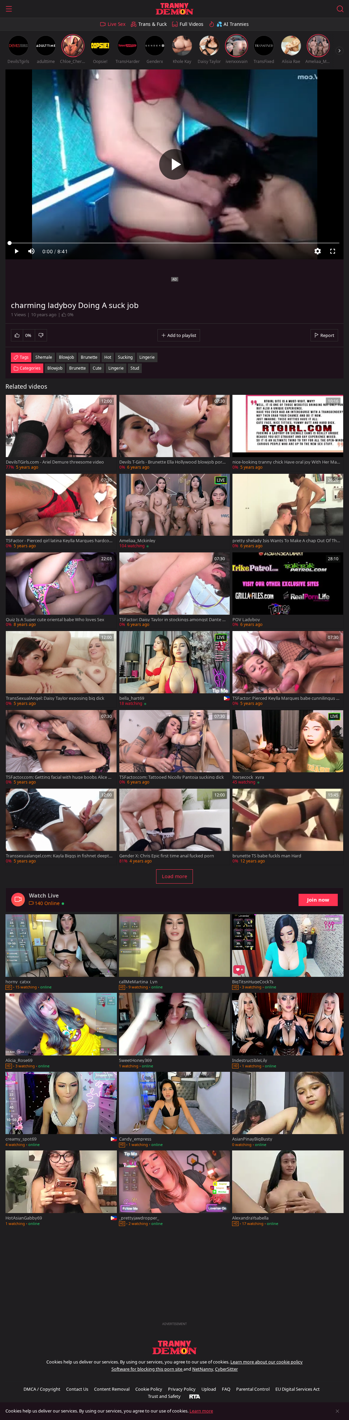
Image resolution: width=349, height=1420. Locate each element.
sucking (125, 357)
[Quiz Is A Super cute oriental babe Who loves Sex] (61, 590)
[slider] (174, 243)
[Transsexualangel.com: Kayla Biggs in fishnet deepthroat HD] (61, 827)
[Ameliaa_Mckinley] (174, 512)
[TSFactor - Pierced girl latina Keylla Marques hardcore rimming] (61, 512)
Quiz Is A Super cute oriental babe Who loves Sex (55, 619)
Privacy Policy (182, 1389)
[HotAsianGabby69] (61, 1188)
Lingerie (116, 368)
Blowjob (54, 368)
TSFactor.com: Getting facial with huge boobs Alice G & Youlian (58, 777)
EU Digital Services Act (297, 1389)
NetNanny (202, 1369)
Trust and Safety (164, 1396)
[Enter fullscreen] (332, 251)
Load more (174, 876)
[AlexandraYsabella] (288, 1188)
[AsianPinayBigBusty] (288, 1110)
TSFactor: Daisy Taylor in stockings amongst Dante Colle (172, 619)
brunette (89, 357)
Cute (97, 368)
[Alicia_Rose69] (61, 1031)
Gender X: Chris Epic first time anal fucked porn (166, 856)
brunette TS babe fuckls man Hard (266, 856)
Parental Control (253, 1389)
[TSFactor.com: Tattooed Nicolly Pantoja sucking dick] (174, 748)
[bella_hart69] (174, 669)
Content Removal (112, 1389)
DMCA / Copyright (42, 1389)
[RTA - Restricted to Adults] (194, 1396)
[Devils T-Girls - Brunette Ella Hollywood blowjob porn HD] (174, 433)
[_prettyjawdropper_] (174, 1188)
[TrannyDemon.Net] (174, 9)
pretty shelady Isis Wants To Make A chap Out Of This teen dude (286, 540)
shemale (43, 357)
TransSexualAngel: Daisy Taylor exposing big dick (55, 698)
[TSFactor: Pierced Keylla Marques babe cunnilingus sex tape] (287, 669)
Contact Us (77, 1389)
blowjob (66, 357)
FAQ (226, 1389)
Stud (135, 368)
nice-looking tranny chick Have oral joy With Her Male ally (286, 462)
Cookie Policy (148, 1389)
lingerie (147, 357)
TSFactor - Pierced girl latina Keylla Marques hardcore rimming (59, 540)
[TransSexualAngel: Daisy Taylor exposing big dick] (61, 669)
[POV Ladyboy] (287, 590)
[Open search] (340, 9)
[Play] (174, 164)
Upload (208, 1389)
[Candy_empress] (174, 1110)
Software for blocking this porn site (147, 1369)
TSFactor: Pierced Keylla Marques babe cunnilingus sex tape (285, 698)
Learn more (201, 1411)
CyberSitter (226, 1369)
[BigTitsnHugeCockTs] (288, 952)
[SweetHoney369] (174, 1031)
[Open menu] (9, 9)
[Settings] (317, 251)
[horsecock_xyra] (287, 748)
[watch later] (14, 403)
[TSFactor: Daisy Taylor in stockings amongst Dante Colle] (174, 590)
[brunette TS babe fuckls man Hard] (287, 827)
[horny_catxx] (61, 952)
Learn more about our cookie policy (266, 1362)
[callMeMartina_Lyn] (174, 952)
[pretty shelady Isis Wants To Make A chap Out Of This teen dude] (287, 512)
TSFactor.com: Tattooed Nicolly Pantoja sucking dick (171, 777)
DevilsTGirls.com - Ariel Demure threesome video (55, 462)
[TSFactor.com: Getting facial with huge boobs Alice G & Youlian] (61, 748)
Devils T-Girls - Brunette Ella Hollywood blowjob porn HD (172, 462)
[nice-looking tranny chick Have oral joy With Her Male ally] (287, 433)
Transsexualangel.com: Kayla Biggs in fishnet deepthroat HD (59, 856)
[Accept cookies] (337, 1411)
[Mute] (31, 251)
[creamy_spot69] (61, 1110)
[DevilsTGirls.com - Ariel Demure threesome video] (61, 433)
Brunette (77, 368)
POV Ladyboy (246, 619)
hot (107, 357)
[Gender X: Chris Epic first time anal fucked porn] (174, 827)
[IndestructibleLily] (288, 1031)
